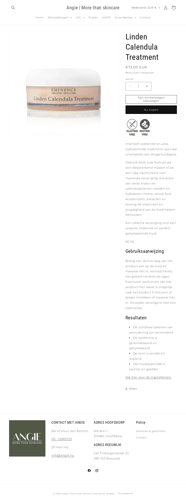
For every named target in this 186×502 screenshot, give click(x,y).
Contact (141, 437)
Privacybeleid (125, 493)
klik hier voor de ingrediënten (149, 377)
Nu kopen (151, 109)
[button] (13, 8)
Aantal (130, 78)
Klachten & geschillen (151, 431)
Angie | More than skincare (77, 493)
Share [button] (133, 388)
